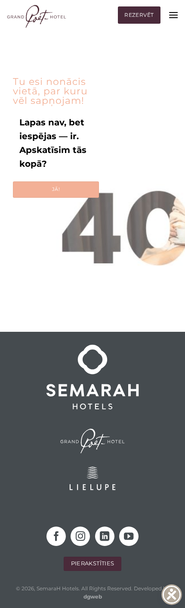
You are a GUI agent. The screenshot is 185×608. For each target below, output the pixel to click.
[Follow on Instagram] (80, 536)
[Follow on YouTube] (129, 536)
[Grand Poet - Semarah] (36, 16)
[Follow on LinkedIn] (104, 536)
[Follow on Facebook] (56, 536)
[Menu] (173, 14)
